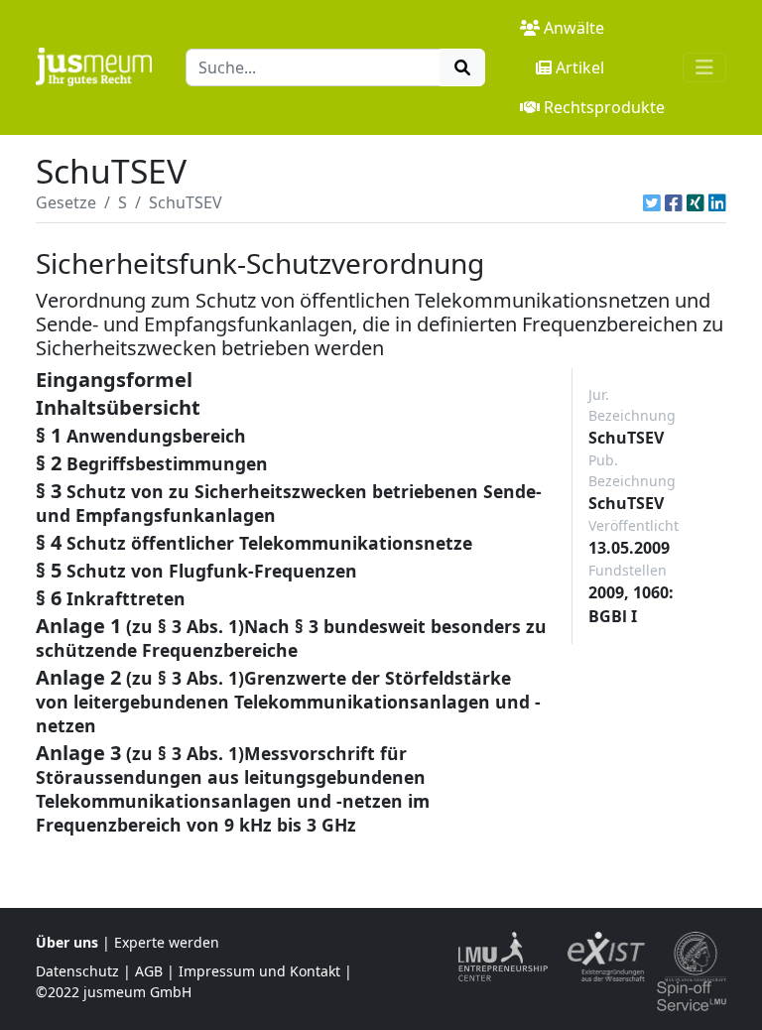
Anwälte (574, 28)
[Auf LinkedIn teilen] (717, 202)
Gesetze (66, 202)
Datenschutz (77, 971)
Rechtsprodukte (604, 107)
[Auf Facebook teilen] (674, 202)
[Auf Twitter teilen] (652, 202)
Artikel (580, 67)
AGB (149, 971)
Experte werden (166, 942)
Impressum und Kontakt (259, 971)
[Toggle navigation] (704, 67)
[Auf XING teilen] (695, 202)
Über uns (67, 942)
